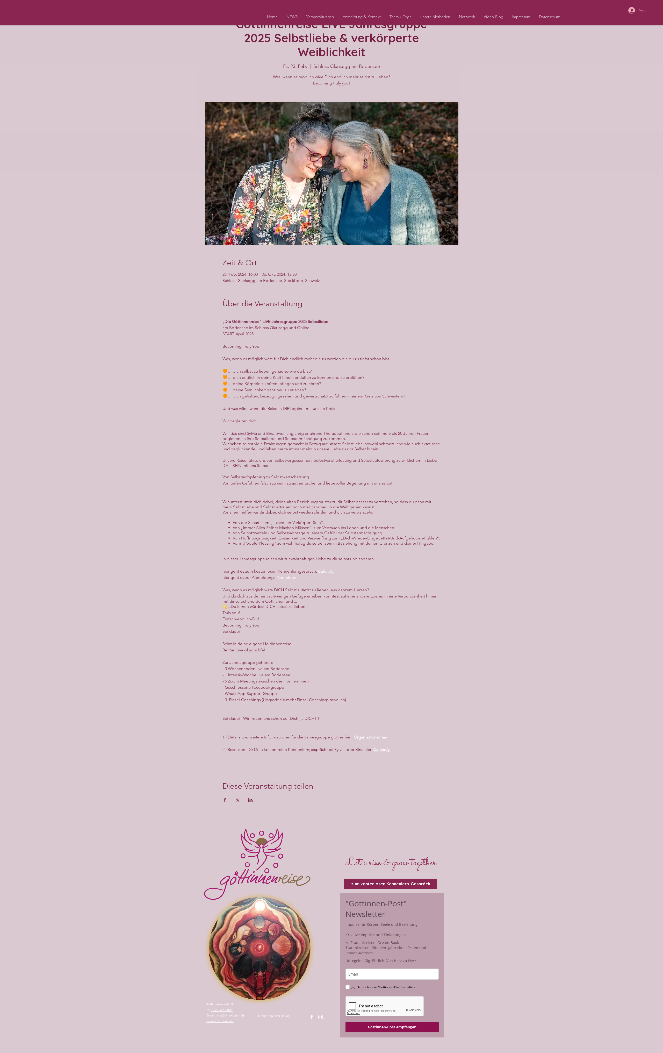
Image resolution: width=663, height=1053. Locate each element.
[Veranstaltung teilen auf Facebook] (224, 800)
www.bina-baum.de (220, 1021)
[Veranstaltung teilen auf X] (237, 800)
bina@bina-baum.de (230, 1015)
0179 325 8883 (222, 1010)
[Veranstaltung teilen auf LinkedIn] (250, 800)
